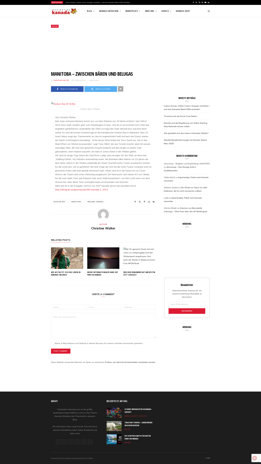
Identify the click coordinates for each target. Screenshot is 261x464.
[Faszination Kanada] (64, 11)
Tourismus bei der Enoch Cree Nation (180, 116)
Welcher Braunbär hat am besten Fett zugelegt (139, 273)
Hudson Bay (59, 202)
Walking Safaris (95, 202)
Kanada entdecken (108, 11)
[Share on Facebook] (37, 111)
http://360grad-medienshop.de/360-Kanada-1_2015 (81, 189)
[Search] (208, 11)
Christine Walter (61, 80)
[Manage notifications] (254, 458)
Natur (55, 26)
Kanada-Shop (183, 11)
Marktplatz (131, 11)
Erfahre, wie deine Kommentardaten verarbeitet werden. (130, 362)
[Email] (37, 132)
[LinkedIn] (37, 139)
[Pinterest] (37, 125)
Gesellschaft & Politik (136, 416)
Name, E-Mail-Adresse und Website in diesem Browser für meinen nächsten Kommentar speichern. (99, 343)
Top (208, 458)
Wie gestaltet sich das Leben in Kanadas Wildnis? (66, 273)
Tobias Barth (169, 177)
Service (165, 11)
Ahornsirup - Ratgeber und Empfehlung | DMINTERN (186, 163)
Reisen (127, 443)
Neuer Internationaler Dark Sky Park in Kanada (102, 273)
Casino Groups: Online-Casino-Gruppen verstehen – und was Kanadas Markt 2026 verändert (97, 2)
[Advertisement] (130, 49)
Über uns (149, 11)
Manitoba (76, 202)
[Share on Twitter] (37, 118)
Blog (89, 11)
